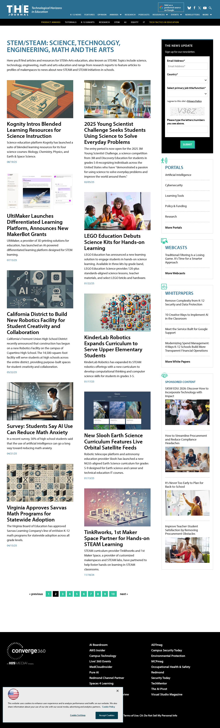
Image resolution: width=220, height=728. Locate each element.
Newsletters (192, 14)
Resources (159, 14)
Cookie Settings (78, 715)
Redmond (157, 672)
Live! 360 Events (100, 661)
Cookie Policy (108, 706)
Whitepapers (179, 293)
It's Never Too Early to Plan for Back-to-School (184, 484)
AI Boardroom (98, 645)
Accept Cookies (106, 715)
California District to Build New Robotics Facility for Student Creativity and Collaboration (37, 323)
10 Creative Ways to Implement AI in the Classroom (186, 316)
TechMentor (159, 683)
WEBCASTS (176, 247)
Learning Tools (174, 196)
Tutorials (70, 22)
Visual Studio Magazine (166, 694)
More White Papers (177, 361)
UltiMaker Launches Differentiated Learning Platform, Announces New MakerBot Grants (37, 224)
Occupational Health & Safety (170, 667)
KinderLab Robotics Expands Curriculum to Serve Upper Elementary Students (113, 346)
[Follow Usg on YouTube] (205, 8)
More (206, 14)
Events (175, 14)
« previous (36, 594)
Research (130, 14)
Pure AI (94, 672)
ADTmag (156, 645)
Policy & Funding (176, 206)
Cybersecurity (174, 185)
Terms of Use (131, 715)
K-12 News (75, 14)
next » (124, 594)
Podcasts (144, 14)
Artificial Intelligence (178, 175)
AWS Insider (97, 650)
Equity (135, 22)
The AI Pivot (159, 689)
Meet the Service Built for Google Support (186, 331)
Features (89, 14)
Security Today (160, 678)
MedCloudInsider (100, 667)
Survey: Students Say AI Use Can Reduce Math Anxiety (40, 428)
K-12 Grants (88, 22)
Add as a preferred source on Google (172, 7)
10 (113, 594)
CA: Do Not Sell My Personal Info (158, 715)
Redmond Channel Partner (106, 678)
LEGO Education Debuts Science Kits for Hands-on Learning (114, 241)
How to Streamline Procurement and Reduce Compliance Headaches (186, 439)
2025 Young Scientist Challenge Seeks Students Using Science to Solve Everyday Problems (115, 132)
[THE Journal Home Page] (34, 10)
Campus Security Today (166, 650)
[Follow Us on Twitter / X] (199, 8)
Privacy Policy (194, 101)
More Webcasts (175, 273)
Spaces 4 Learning (101, 683)
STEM (117, 22)
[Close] (117, 691)
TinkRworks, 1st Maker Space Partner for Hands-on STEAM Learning (117, 538)
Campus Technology (102, 656)
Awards (114, 14)
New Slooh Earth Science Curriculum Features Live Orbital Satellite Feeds (113, 441)
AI (125, 22)
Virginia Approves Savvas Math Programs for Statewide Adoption (37, 513)
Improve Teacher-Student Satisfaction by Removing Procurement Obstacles (181, 530)
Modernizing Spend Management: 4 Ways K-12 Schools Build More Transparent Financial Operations (187, 346)
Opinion (102, 14)
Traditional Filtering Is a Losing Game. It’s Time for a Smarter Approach (184, 258)
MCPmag (157, 661)
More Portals (173, 227)
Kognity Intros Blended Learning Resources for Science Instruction (34, 129)
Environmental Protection (168, 656)
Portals (174, 167)
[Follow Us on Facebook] (194, 7)
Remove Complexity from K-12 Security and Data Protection (184, 302)
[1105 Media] (27, 682)
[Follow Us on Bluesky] (189, 8)
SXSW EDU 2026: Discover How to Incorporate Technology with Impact (186, 392)
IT (144, 22)
